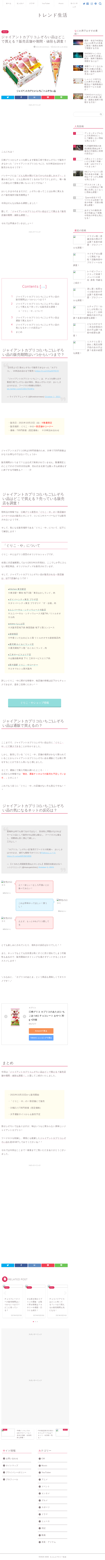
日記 (44, 1528)
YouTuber (46, 3)
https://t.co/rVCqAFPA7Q (47, 371)
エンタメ (20, 3)
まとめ (19, 332)
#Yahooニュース (48, 853)
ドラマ (32, 3)
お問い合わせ (12, 1459)
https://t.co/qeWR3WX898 (19, 856)
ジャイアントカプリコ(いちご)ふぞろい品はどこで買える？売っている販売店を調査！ (37, 305)
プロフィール (12, 1479)
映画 (44, 1535)
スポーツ (46, 1507)
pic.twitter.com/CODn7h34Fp (20, 389)
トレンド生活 (52, 15)
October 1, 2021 (52, 397)
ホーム (8, 3)
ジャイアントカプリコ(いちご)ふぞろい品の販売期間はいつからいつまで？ (37, 298)
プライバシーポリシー (16, 1472)
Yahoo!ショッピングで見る (41, 1038)
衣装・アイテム (49, 1542)
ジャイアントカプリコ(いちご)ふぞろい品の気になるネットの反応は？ (37, 326)
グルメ (5, 32)
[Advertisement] (34, 126)
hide (43, 287)
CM (43, 1459)
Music (61, 3)
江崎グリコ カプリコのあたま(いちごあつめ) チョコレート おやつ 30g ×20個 (47, 1016)
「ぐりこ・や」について (31, 311)
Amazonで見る (41, 1031)
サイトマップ (74, 4)
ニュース (46, 1521)
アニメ (45, 1479)
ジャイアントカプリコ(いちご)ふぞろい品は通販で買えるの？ (37, 319)
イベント (46, 1486)
